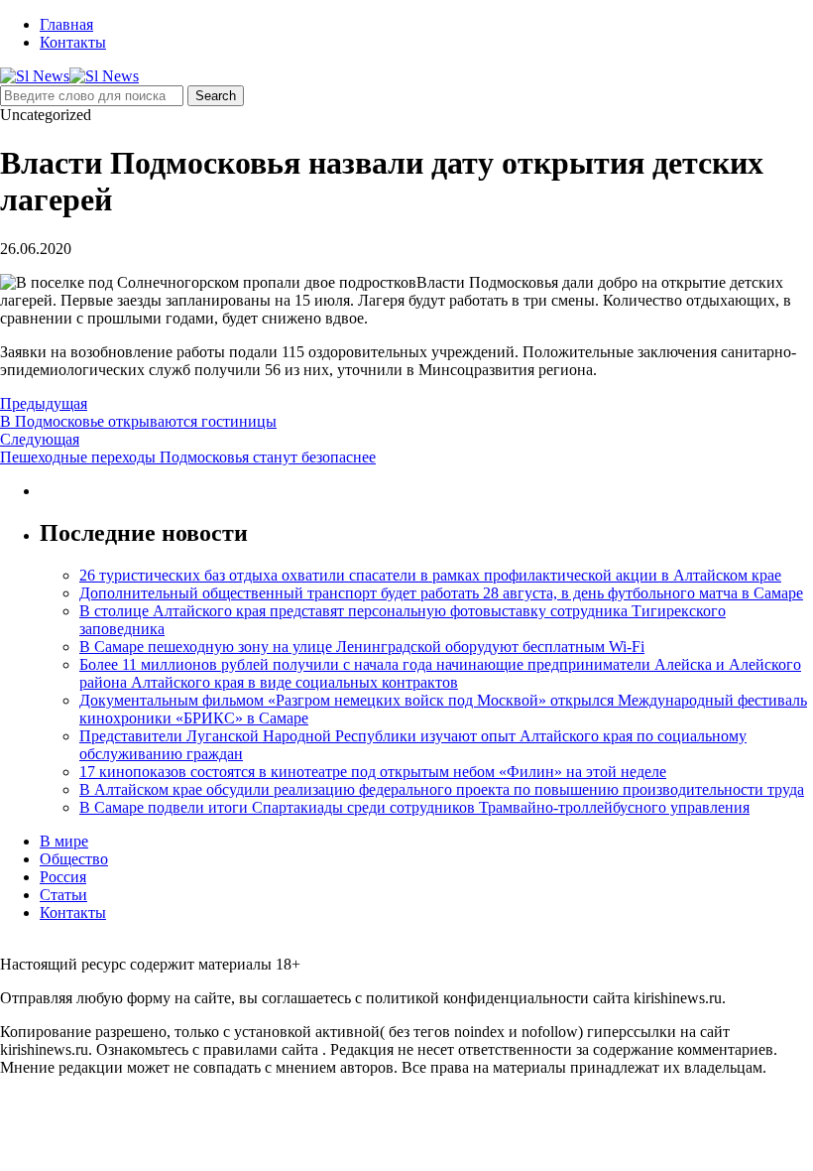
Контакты (73, 42)
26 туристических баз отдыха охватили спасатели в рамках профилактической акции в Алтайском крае (430, 575)
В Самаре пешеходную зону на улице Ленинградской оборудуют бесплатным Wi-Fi (361, 646)
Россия (63, 876)
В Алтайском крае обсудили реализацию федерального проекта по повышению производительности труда (441, 789)
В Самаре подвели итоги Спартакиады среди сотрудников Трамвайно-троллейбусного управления (414, 807)
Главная (66, 24)
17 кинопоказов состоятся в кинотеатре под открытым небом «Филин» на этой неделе (372, 771)
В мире (64, 841)
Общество (74, 858)
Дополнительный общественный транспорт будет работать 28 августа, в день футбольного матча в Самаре (441, 593)
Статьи (63, 894)
